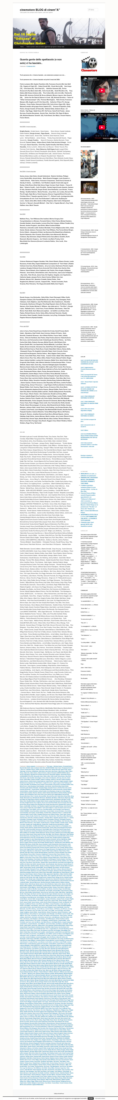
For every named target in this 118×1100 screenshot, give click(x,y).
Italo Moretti (61, 895)
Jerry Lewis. (44, 910)
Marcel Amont (65, 950)
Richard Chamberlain (61, 1023)
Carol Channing (24, 812)
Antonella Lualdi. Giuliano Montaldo (29, 788)
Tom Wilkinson (37, 1068)
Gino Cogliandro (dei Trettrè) (55, 875)
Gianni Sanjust (29, 874)
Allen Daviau (23, 778)
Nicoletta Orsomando (50, 988)
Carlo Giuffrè (33, 809)
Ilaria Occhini (45, 894)
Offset (21, 993)
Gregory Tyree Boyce (58, 887)
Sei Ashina (35, 1048)
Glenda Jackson (39, 884)
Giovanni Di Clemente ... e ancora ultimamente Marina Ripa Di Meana (45, 879)
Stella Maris (29, 1058)
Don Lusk (43, 836)
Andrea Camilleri (35, 779)
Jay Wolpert (27, 905)
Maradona (58, 950)
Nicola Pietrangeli (32, 988)
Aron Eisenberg (51, 791)
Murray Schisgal (39, 982)
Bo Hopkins (43, 799)
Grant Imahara (23, 887)
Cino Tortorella (66, 821)
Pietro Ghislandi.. (53, 1013)
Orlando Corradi (38, 995)
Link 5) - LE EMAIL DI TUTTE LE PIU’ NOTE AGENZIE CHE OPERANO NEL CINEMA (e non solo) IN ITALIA (89, 389)
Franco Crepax (38, 856)
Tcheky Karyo (28, 1063)
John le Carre (47, 917)
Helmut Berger (36, 892)
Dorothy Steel (48, 837)
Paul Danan (70, 1003)
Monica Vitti (23, 980)
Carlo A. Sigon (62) (29, 807)
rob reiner (22, 1030)
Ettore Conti (23, 849)
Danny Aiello (53, 827)
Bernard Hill (66, 794)
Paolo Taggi (67, 1000)
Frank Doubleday (28, 859)
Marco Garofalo (44, 952)
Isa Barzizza (35, 895)
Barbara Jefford (42, 793)
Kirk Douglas (57, 930)
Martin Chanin (32, 965)
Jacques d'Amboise (50, 899)
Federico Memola (54, 851)
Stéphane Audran (54, 1058)
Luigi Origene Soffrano (55, 945)
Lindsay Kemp (43, 938)
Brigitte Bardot (29, 803)
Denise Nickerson (40, 832)
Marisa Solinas (37, 962)
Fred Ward (68, 859)
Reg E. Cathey (38, 1020)
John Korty (41, 917)
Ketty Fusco (23, 930)
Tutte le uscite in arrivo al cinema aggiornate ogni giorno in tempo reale (45, 47)
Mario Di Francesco (37, 958)
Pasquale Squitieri (37, 1001)
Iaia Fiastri (33, 894)
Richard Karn (54, 1025)
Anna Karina (56, 784)
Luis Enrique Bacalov (25, 947)
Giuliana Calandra (65, 882)
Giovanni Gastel (64, 880)
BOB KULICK (49, 799)
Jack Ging (47, 897)
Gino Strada (29, 877)
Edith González (28, 841)
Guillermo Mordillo (32, 889)
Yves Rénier (48, 1083)
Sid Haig (32, 1051)
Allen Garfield (30, 778)
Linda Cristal (29, 938)
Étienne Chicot (68, 847)
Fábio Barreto (30, 851)
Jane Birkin (39, 904)
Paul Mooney (23, 1005)
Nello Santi (65, 985)
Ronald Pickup (34, 1038)
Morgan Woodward (40, 980)
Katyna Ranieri (24, 927)
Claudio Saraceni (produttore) (56, 824)
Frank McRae (44, 859)
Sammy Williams (35, 1045)
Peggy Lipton (67, 1005)
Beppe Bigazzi (58, 794)
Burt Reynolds (39, 804)
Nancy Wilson (29, 983)
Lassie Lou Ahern (57, 933)
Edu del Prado (42, 841)
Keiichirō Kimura (40, 927)
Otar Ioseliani (28, 996)
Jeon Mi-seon (63, 909)
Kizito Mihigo (64, 930)
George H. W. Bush (55, 866)
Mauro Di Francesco (63, 968)
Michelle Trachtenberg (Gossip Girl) (55, 975)
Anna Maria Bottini (65, 784)
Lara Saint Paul (66, 932)
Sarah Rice (47, 1046)
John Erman (28, 917)
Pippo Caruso (45, 1015)
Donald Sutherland (52, 836)
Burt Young (46, 804)
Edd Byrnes (64, 839)
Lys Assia (41, 948)
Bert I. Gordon (34, 796)
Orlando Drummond (48, 995)
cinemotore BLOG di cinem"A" (40, 10)
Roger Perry (66, 1035)
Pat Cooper (45, 1001)
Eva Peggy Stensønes (49, 849)
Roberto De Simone (48, 1033)
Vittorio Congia (61, 1076)
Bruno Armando (62, 803)
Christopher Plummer (65, 819)
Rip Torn (56, 1028)
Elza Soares (28, 844)
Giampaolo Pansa (34, 869)
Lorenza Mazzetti (49, 940)
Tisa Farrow (63, 1066)
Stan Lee (54, 1055)
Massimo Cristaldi (39, 967)
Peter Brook (30, 1008)
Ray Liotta (57, 1018)
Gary (24, 862)
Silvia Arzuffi (61, 1051)
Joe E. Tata (27, 915)
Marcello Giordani (34, 952)
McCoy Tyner (42, 970)
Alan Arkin (48, 771)
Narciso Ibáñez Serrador (40, 983)
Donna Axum (69, 836)
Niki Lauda (66, 988)
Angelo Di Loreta (47, 783)
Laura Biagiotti (66, 933)
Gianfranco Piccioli (59, 870)
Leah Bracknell (41, 935)
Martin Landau (40, 965)
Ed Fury (59, 839)
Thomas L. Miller (64, 1064)
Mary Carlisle (65, 965)
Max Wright (35, 970)
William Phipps (30, 1081)
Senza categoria (31, 766)
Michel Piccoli (31, 975)
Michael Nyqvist (68, 973)
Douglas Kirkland (57, 837)
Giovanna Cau (49, 879)
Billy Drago (68, 798)
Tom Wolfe (44, 1068)
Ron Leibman (57, 1036)
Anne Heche (48, 786)
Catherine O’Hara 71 (57, 812)
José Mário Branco (46, 922)
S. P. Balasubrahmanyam (59, 1041)
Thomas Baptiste (33, 1064)
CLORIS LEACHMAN (38, 826)
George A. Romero (45, 866)
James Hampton (63, 900)
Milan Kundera (39, 977)
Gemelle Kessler (41, 864)
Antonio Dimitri (35, 789)
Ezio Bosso (70, 849)
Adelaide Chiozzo (30, 769)
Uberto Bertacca (24, 1073)
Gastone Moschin (53, 862)
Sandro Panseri (32, 1046)
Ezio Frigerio (23, 851)
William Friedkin (65, 1079)
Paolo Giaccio (55, 998)
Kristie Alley (27, 932)
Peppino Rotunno (45, 1006)
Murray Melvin (30, 982)
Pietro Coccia (36, 1013)
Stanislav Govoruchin (63, 1055)
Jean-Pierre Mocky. (31, 909)
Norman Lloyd (42, 992)
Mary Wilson (31, 967)
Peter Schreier (28, 1010)
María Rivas (46, 955)
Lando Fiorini (58, 932)
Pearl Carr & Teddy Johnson (55, 1005)
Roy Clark (30, 1040)
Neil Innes (53, 985)
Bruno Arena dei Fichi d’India (49, 803)
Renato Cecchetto (24, 1021)
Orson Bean (65, 995)
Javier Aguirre (64, 904)
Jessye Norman (42, 912)
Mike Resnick (31, 977)
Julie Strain (34, 925)
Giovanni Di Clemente (59, 879)
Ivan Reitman (23, 897)
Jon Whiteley (44, 920)
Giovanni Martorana (35, 882)
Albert (67, 771)
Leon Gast (22, 937)
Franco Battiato (61, 854)
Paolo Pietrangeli (51, 1000)
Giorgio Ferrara (60, 877)
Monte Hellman (30, 980)
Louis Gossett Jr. (24, 942)
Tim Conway (31, 1066)
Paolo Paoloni (42, 1000)
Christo (71, 817)
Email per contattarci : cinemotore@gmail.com (87, 456)
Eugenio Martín (31, 849)
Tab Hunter (56, 1061)
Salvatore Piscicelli (56, 1043)
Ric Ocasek (66, 1021)
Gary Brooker (36, 862)
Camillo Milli (27, 806)
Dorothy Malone (40, 837)
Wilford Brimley (57, 1079)
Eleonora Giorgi (33, 842)
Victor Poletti (43, 1076)
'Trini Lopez (49, 766)
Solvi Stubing (50, 1053)
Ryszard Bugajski (37, 1041)
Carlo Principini (57, 809)
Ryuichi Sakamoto (47, 1041)
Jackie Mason (23, 899)
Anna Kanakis (49, 784)
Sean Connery (69, 1046)
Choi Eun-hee (23, 817)
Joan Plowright (50, 914)
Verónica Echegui (35, 1076)
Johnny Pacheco (29, 920)
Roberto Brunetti (29, 1033)
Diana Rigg (67, 832)
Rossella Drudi (24, 1040)
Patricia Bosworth (53, 1001)
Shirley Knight (69, 1050)
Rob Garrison (69, 1028)
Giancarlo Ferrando (25, 870)
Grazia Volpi (40, 887)
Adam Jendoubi (35, 768)
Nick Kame (46, 987)
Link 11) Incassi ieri (86, 425)
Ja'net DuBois (40, 897)
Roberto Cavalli (38, 1033)
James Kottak (27, 902)
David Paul (56, 829)
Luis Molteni (35, 947)
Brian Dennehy (56, 801)
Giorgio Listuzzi (24, 879)
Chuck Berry (33, 821)
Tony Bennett (51, 1069)
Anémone (56, 781)
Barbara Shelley (63, 793)
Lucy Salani (68, 943)
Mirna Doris (47, 978)
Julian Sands (27, 925)
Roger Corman (42, 1035)
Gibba (44, 874)
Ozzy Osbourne (45, 996)
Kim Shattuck (44, 930)
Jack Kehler (53, 897)
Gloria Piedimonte (49, 884)
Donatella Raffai (61, 836)
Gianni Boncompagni (25, 872)
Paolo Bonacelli (30, 998)
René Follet (51, 1021)
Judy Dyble (65, 924)
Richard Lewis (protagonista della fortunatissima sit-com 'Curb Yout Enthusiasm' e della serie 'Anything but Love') (46, 1025)
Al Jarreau (28, 771)
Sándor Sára (53, 1045)
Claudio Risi (45, 824)
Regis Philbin (46, 1020)
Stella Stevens (37, 1058)
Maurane (25, 968)
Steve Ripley (35, 1059)
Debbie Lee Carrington (29, 832)
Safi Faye (68, 1041)
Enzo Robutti (27, 847)
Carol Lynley (32, 812)
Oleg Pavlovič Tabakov (30, 993)
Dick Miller (49, 834)
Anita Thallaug (65, 783)
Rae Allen (37, 1016)
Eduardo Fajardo (50, 841)
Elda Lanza (66, 841)
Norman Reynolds (51, 992)
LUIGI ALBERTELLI (35, 945)
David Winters (57, 831)
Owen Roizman (36, 996)
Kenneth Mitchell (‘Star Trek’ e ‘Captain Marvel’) (46, 929)
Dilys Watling (70, 834)
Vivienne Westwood (33, 1078)
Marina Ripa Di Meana (25, 958)
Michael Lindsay (40, 973)
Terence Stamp (54, 1063)
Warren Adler (23, 1079)
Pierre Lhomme (28, 1013)
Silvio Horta (32, 1053)
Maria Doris (32, 955)
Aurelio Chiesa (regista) (26, 793)
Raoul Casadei (29, 1018)
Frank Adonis (63, 857)
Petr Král (43, 1010)
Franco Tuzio (35, 857)
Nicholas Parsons (37, 987)
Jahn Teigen (40, 900)
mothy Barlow (66, 980)
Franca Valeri (31, 854)
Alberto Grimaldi (51, 773)
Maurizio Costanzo (42, 968)
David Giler (23, 829)
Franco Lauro (62, 856)
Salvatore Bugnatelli (34, 1043)
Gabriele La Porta (48, 861)
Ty (70, 1071)
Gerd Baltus (56, 867)
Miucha (60, 978)
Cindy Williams (57, 821)
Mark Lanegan (66, 962)
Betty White (67, 796)
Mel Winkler (55, 970)
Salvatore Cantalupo (45, 1043)
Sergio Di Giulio (43, 1048)
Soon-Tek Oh (35, 1055)
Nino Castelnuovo (37, 990)
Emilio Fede (35, 844)
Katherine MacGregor (59, 925)
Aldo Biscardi (34, 774)
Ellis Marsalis (58, 842)
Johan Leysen (63, 915)
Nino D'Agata (52, 990)
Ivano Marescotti (31, 897)
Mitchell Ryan (53, 978)
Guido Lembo (23, 889)
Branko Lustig (48, 801)
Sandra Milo (60, 1045)
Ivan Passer (68, 895)
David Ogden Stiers (48, 829)
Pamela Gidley (53, 996)
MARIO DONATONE (48, 958)
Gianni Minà (49, 872)
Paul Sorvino (36, 1005)
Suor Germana (65, 1059)
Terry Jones (68, 1063)
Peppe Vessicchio (36, 1006)
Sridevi (50, 1055)
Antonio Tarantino (33, 791)
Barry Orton (37, 794)
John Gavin (34, 917)
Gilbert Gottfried (64, 874)
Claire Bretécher (28, 822)
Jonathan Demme (53, 920)
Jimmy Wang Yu (33, 914)
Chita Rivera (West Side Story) (64, 816)
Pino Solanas (23, 1015)
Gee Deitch (33, 864)
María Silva (32, 957)
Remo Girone (53, 1020)
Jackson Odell (31, 899)
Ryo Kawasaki (28, 1041)
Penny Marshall (27, 1006)
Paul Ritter (30, 1005)
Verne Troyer (26, 1076)
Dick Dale (42, 834)
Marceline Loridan (24, 952)
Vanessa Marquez (36, 1074)
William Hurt (23, 1081)
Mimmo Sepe (64, 977)
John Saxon (26, 919)
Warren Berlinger (32, 1079)
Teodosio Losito (45, 1063)
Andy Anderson (41, 781)
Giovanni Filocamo (55, 880)
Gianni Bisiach (68, 870)
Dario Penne (68, 827)
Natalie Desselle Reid (60, 983)
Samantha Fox (27, 1045)
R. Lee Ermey (31, 1016)
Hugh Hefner (62, 892)
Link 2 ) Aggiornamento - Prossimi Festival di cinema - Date (88, 369)
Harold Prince (23, 890)
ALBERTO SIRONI (61, 773)
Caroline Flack (47, 812)
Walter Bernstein (67, 1078)
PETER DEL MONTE (39, 1008)
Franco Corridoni (29, 856)
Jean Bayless (34, 905)
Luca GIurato (41, 942)
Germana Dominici (64, 867)
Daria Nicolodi (61, 827)
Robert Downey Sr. (29, 1031)
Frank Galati (37, 859)
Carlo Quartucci (65, 809)
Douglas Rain (65, 837)
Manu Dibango (43, 950)
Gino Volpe (35, 877)
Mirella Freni (27, 978)
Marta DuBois (49, 963)
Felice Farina (62, 851)
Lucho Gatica (48, 942)
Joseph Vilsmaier (32, 924)
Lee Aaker (48, 935)
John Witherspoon (50, 919)
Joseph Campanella (67, 922)
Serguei (36, 1050)
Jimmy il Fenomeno (52, 912)
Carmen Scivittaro (59, 811)
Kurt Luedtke (41, 932)
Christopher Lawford (42, 819)
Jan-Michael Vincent (30, 904)
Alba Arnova (61, 771)
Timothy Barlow (39, 1066)
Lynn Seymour (27, 948)
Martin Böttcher (24, 965)
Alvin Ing (59, 778)
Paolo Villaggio (28, 1001)
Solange (44, 1053)
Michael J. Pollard (38, 972)
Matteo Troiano (58, 967)
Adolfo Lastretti (40, 769)
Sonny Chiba (28, 1055)
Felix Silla (27, 852)
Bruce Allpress (38, 803)
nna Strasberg (68, 990)
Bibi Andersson (28, 798)
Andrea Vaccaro (24, 781)
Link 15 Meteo (84, 430)
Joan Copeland (42, 914)
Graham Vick (67, 885)
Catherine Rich (67, 812)
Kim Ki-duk (37, 930)
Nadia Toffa (55, 982)
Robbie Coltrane (30, 1030)
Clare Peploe (36, 822)
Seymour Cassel (42, 1050)
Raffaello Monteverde (62, 1016)
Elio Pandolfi (41, 842)
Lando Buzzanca (50, 932)
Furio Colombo (32, 861)
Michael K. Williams (48, 972)
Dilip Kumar (63, 834)
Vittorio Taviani (24, 1078)
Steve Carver (28, 1059)
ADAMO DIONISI (50, 768)
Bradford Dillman (31, 801)
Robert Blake (63, 1030)
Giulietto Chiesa (24, 884)
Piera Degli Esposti (49, 1011)
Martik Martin (68, 963)
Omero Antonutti (29, 995)
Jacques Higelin (69, 899)
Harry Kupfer (49, 890)
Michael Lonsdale (49, 973)
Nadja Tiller (61, 982)
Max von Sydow (27, 970)
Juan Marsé (58, 924)
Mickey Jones (68, 975)
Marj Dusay (53, 962)
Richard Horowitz (45, 1025)
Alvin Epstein (52, 778)
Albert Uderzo (33, 773)
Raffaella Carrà (52, 1016)
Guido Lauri (68, 887)
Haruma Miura (57, 890)
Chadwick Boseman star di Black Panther (48, 814)
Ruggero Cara (37, 1040)
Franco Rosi (28, 857)
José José (28, 922)
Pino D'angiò (68, 1013)
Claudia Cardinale (55, 822)
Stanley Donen (29, 1056)
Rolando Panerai (24, 1036)
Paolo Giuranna (63, 998)
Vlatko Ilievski (42, 1078)
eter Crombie (60, 847)
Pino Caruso (61, 1013)
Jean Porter (42, 905)
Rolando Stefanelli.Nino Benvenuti (38, 1036)
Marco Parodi (51, 952)
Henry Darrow (44, 892)
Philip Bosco (49, 1010)
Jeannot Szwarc (49, 909)
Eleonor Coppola (24, 842)
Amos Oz (64, 778)
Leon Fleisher (67, 935)
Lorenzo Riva (68, 940)
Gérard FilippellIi (48, 867)
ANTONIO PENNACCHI (46, 789)
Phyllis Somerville (28, 1011)
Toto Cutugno (50, 1071)
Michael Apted (62, 970)
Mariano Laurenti (40, 957)
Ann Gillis (26, 784)
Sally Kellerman (24, 1043)
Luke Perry (58, 947)
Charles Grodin (29, 816)
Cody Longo (47, 826)
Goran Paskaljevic (37, 885)
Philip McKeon (56, 1010)
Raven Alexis (44, 1018)
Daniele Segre (46, 827)
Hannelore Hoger (57, 889)
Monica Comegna (66, 978)
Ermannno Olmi (35, 847)
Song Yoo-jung (66, 1053)
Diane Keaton (29, 834)
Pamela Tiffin (60, 996)
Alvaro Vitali (45, 778)
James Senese (35, 902)
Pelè (21, 1006)
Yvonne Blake (55, 1083)
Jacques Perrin (24, 900)
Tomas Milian (51, 1068)
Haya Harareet (65, 890)
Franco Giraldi (54, 856)
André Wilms (27, 779)
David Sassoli (27, 831)
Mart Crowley (41, 963)
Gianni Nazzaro (66, 872)
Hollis (56, 892)
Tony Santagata (30, 1071)
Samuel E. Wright (45, 1045)
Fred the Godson (61, 859)
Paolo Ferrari (47, 998)
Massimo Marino (49, 967)
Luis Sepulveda (42, 947)
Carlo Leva (39, 809)
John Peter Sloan (64, 917)
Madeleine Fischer (25, 950)
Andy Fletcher (49, 781)
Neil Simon (59, 985)
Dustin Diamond (38, 839)
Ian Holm (39, 894)
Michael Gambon (28, 972)
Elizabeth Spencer (49, 842)
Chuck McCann (42, 821)
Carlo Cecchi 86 (58, 807)
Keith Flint (47, 927)
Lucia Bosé (56, 942)
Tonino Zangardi (37, 1069)
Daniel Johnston (29, 827)
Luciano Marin (52, 943)
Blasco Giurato (35, 799)
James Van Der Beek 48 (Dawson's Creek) (51, 902)
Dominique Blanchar (35, 836)
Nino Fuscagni (60, 990)
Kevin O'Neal (30, 930)
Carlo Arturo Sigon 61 (48, 807)
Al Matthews (35, 771)
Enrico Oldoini (47, 846)
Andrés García (33, 781)
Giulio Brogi (32, 884)
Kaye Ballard (31, 927)
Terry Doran (61, 1063)
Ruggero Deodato (46, 1040)
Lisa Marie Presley (68, 938)
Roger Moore (58, 1035)
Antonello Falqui (43, 788)
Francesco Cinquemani (42, 854)
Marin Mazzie (58, 957)
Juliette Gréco (41, 925)
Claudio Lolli (29, 824)
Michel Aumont (24, 975)
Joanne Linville (66, 914)
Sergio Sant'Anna (67, 1048)
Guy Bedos (50, 889)
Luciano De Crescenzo (42, 943)
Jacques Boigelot (40, 899)
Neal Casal (30, 985)
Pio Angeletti (30, 1015)
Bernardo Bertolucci (25, 796)
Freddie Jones (23, 861)
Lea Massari (33, 935)
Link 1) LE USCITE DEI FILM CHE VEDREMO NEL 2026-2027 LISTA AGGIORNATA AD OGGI (89, 362)
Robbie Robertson (54, 1030)
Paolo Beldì (23, 998)
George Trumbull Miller (37, 867)
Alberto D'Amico (42, 773)
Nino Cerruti (45, 990)
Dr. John (32, 839)
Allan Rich (68, 776)
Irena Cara (60, 894)
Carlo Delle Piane (24, 809)
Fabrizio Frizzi (45, 851)
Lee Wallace (60, 935)
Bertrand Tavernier (52, 796)
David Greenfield (30, 829)
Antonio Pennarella (58, 789)
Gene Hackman (59, 864)
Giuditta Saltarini (55, 882)
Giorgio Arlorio (43, 877)
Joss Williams (41, 924)
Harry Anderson (32, 890)
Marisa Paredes (29, 962)
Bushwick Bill (62, 804)
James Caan (47, 900)
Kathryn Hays (69, 925)
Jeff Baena (57, 909)
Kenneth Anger (29, 929)
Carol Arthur (68, 811)
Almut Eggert (38, 778)
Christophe (23, 819)
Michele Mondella (40, 975)
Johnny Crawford (60, 919)
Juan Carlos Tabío (50, 924)
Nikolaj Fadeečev (27, 990)
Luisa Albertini (51, 947)
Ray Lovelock (64, 1018)
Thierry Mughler (24, 1064)
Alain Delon (42, 771)
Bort (25, 801)
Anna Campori (41, 784)
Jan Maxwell (66, 902)
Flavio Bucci (51, 852)
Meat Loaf (48, 970)
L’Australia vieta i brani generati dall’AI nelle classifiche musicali (87, 524)
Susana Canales (29, 1061)
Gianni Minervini (57, 872)
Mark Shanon (27, 963)
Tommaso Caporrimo (60, 1068)
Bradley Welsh (40, 801)
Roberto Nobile (34, 1035)
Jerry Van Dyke (59, 910)
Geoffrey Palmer (35, 866)
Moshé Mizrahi (58, 980)
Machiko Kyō (54, 948)
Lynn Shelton (35, 948)
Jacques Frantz (60, 899)
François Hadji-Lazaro (53, 857)
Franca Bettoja (24, 854)
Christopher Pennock (53, 819)
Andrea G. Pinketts (45, 779)
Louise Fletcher (33, 942)
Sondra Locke (58, 1053)
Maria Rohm (53, 955)
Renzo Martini (58, 1021)
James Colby (54, 900)
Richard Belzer (42, 1023)
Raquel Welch (36, 1018)
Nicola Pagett (23, 988)
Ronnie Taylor (41, 1038)
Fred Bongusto (52, 859)
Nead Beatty (23, 985)
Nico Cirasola (60, 987)
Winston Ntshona (55, 1081)
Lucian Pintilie (62, 942)
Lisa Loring (60, 938)
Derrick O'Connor (50, 832)
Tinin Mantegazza (54, 1066)
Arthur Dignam (66, 791)
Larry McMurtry (41, 933)
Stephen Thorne (63, 1058)
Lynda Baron (64, 947)
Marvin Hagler (58, 965)
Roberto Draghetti (58, 1033)
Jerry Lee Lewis (36, 910)
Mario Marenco (67, 958)
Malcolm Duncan (34, 950)
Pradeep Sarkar (68, 1015)
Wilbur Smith (49, 1079)
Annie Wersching (56, 786)
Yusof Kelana (40, 1083)
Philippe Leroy (64, 1010)
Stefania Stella (37, 1056)
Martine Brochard (49, 965)
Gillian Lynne (27, 875)
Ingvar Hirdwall (53, 894)
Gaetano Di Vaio (57, 861)
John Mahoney (56, 917)
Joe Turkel (40, 915)
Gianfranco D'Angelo (47, 870)
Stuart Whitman (51, 1059)
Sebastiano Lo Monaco (26, 1048)
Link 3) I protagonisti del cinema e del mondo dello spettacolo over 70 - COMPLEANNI (89, 376)
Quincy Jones (23, 1016)
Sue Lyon (58, 1059)
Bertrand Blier (42, 796)
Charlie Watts (44, 816)
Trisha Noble (66, 1071)
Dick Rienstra (55, 834)
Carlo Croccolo (67, 807)
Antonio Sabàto (67, 789)
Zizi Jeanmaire (28, 1084)
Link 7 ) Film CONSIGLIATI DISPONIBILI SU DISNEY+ (87, 415)
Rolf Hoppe (50, 1036)
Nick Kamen (52, 987)
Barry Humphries (29, 794)
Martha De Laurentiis (59, 963)
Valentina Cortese (54, 1073)
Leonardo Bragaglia (41, 937)
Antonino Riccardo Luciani (64, 788)
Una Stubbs (41, 1073)
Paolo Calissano (39, 998)
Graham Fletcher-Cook (58, 885)
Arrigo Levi (59, 791)
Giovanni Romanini (46, 882)
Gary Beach (29, 862)
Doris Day (33, 837)
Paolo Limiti (35, 1000)
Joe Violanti (46, 915)
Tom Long (22, 1068)
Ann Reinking (33, 784)
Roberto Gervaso (68, 1033)
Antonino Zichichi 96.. (25, 789)
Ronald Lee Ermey (25, 1038)
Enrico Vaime (54, 846)
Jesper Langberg (24, 912)
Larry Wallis (49, 933)
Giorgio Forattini (68, 877)
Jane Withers (46, 904)
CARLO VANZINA (24, 811)
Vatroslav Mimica (50, 1074)
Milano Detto (46, 977)
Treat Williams (58, 1071)
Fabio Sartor (38, 851)
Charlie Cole (37, 816)
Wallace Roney (59, 1078)
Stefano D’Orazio (54, 1056)
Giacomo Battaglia (25, 869)
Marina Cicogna (67, 957)
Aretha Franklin (42, 791)
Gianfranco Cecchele (36, 870)
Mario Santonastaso (33, 960)
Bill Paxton (42, 798)
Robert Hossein (55, 1031)
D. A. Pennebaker (64, 826)
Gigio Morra (56, 874)
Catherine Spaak (24, 814)
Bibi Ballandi (36, 798)
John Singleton (34, 919)
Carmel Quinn (50, 811)
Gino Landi (66, 875)
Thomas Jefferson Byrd (53, 1064)
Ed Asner (53, 839)
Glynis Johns (57, 884)
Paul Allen (63, 1003)
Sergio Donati (50, 1048)
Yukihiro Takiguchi (32, 1083)
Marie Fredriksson (50, 957)
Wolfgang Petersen (66, 1081)
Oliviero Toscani (61, 993)
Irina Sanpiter (67, 894)
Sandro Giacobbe (68, 1045)
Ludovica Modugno (25, 945)
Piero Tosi (64, 1011)
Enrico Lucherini (38, 846)
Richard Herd (36, 1025)
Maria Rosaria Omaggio (63, 955)
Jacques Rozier (32, 900)
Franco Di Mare (46, 856)
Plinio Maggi (60, 1015)
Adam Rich (42, 768)
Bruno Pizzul (23, 804)
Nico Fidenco (67, 987)
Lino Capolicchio (52, 938)
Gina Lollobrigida (35, 875)
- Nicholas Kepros (57, 766)
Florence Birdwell (59, 852)
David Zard (64, 831)
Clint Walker (29, 826)
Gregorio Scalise (47, 887)
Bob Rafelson (57, 799)
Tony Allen (44, 1069)
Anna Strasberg (32, 786)
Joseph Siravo (23, 924)
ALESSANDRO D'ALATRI (26, 776)
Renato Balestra (68, 1020)
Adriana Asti (47, 769)
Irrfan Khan (28, 895)
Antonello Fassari (52, 788)
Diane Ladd (37, 834)
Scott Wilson (62, 1046)
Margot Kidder (38, 953)
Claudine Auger (64, 822)
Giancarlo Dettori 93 (67, 869)
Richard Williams (24, 1028)
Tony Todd (37, 1071)
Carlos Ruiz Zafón (34, 811)
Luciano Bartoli (32, 943)
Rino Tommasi (50, 1028)
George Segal (27, 867)
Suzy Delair (37, 1061)
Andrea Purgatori (65, 779)
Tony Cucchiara (66, 1069)
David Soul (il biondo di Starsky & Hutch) (42, 831)
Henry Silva (52, 892)
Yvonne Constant (64, 1083)
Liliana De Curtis (60, 937)
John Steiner (41, 919)
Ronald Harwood (65, 1036)
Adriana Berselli (56, 769)
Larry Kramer (32, 933)
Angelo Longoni (57, 783)
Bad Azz (35, 793)
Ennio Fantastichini (53, 844)
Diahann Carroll (59, 832)
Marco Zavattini (60, 952)
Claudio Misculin (37, 824)
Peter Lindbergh (63, 1008)
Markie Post (34, 963)
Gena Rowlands (50, 864)
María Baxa (56, 953)
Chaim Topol (63, 814)
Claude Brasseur (45, 822)
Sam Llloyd (65, 1043)
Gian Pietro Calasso (56, 869)
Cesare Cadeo (33, 814)
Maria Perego (39, 955)
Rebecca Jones (30, 1020)
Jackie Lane (69, 897)
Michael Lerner (32, 973)
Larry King (26, 933)
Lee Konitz (54, 935)
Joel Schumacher (54, 915)
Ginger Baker (43, 875)
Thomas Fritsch (42, 1064)
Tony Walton (43, 1071)
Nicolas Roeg (40, 988)
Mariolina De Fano (51, 960)
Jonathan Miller (62, 920)
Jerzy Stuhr (67, 910)
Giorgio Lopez (32, 879)
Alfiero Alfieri (47, 776)
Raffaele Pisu (44, 1016)
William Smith (38, 1081)
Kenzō (71, 929)
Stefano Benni (45, 1056)
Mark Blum (59, 962)
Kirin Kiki (50, 930)
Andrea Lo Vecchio (56, 779)
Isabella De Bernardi (52, 895)
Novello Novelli (60, 992)
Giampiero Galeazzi (45, 869)
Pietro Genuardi (44, 1013)
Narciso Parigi (50, 983)
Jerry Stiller (51, 910)
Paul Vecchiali (44, 1005)
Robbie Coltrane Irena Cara (42, 1030)
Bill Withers (55, 798)
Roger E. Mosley (50, 1035)
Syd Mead (43, 1061)
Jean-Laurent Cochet (25, 907)
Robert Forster (46, 1031)
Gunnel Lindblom (41, 889)
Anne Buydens (40, 786)
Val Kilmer (47, 1073)
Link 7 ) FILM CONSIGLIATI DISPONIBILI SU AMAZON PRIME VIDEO (89, 403)
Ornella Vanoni (57, 995)
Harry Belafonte (41, 890)
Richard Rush (68, 1026)
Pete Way (62, 1006)
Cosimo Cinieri (55, 826)
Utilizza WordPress (59, 1093)
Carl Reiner (34, 806)
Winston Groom (47, 1081)
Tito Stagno (69, 1066)
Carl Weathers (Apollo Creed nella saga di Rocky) (50, 806)
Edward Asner (59, 841)
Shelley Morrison (52, 1050)
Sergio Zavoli (29, 1050)
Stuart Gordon (43, 1059)
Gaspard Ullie (44, 862)
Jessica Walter (33, 912)
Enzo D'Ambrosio (63, 846)
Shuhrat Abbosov (24, 1051)
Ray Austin (51, 1018)
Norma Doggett (24, 992)
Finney (32, 852)
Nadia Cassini (47, 982)
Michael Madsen (59, 973)
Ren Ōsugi (60, 1020)
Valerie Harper (27, 1074)
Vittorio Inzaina (69, 1076)
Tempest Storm (37, 1063)
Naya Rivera (70, 983)
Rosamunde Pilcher (51, 1038)
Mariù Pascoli (45, 962)
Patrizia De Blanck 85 (48, 1003)
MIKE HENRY (23, 977)
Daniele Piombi (38, 827)
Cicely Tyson (49, 821)
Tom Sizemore (29, 1068)
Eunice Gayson (39, 849)
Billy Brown (61, 798)
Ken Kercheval (62, 927)
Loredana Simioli (40, 940)
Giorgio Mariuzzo (40, 879)
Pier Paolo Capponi (39, 1011)
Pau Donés (57, 1003)
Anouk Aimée (64, 786)
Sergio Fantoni (58, 1048)
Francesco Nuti (52, 854)
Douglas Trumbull (24, 839)
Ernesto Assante (44, 847)
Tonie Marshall (28, 1069)
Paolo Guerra (28, 1000)
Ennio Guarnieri (63, 844)
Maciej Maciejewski (63, 948)
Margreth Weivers (47, 953)
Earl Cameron (47, 839)
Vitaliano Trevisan (52, 1076)
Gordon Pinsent (47, 885)
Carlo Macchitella (47, 809)
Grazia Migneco (32, 887)
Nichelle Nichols (28, 987)
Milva (59, 977)
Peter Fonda (48, 1008)
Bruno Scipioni (31, 804)
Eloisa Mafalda (66, 842)
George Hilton (64, 866)
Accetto (91, 1098)
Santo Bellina (40, 1046)
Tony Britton (58, 1069)
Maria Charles (62, 953)
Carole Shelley (39, 812)
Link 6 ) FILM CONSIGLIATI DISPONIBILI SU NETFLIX (87, 397)
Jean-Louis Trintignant (47, 907)
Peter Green (55, 1008)
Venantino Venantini (61, 1074)
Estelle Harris (53, 847)
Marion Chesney (61, 960)
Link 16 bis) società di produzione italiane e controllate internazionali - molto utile (89, 444)
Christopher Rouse (25, 821)
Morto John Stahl (49, 980)
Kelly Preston (54, 927)
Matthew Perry (66, 967)
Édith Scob (35, 841)
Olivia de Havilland (41, 993)
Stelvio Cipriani (45, 1058)
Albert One (27, 773)
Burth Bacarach (54, 804)
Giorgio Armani (51, 877)
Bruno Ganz (70, 803)
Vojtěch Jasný (50, 1078)
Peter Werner (36, 1010)
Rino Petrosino (42, 1028)
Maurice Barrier (32, 968)
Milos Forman (53, 977)
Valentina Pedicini (64, 1073)
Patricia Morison (29, 1003)
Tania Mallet (63, 1061)
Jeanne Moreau (41, 909)
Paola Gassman (69, 996)
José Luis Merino (35, 922)
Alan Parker (54, 771)
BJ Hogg (28, 799)
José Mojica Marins (56, 922)
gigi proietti (50, 874)
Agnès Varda (64, 769)
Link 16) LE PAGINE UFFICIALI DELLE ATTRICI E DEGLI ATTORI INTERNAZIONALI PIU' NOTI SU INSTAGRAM (89, 436)
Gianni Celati (42, 872)
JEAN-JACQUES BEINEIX (64, 905)
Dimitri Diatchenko (25, 836)
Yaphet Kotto (23, 1083)
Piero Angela (58, 1011)
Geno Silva (27, 866)
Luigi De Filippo (45, 945)
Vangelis (43, 1074)
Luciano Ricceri (61, 943)
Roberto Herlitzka (24, 1035)
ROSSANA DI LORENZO (63, 1038)
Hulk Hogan (27, 894)
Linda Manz (36, 938)
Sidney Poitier (38, 1051)
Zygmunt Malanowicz (37, 1084)
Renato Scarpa (34, 1021)
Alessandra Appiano (54, 774)
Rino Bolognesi (33, 1028)
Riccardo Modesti (24, 1023)
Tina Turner (47, 1066)
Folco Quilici (68, 852)
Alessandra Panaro (66, 774)
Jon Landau (37, 920)
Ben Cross (44, 794)
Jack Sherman (61, 897)
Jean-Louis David (36, 907)
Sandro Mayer (23, 1046)
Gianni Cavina (35, 872)
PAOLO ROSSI (59, 1000)
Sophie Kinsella (43, 1055)
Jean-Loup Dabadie (58, 907)
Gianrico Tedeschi (38, 874)
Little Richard (23, 940)
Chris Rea (30, 817)
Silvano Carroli (53, 1051)
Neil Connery (46, 985)
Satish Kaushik (54, 1046)
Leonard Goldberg (30, 937)
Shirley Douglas (61, 1050)
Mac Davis (48, 948)
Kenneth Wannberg (64, 929)
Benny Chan (50, 794)
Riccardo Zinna (34, 1023)
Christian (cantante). (38, 817)
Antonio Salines (24, 791)
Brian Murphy (64, 801)
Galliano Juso (65, 861)
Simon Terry (38, 1053)
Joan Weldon (58, 914)
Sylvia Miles (50, 1061)
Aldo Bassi (27, 774)
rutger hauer (62, 1040)
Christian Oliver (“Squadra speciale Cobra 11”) (57, 817)
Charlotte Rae (52, 816)
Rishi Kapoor (62, 1028)
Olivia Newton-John (51, 993)
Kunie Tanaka (34, 932)
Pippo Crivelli (52, 1015)
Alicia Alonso (61, 776)
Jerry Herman (28, 910)
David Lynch (39, 829)
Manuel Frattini (51, 950)
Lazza (27, 935)
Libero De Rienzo (51, 937)
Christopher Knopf (31, 819)
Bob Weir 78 (64, 799)
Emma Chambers (43, 844)
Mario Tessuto (42, 960)
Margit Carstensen (29, 953)
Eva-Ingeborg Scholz (61, 849)
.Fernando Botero (67, 766)
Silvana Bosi (45, 1051)
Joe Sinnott (34, 915)
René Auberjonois (43, 1021)
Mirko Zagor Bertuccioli (37, 978)
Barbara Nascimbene (52, 793)
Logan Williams (31, 940)
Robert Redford (63, 1031)
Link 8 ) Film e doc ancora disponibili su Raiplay (87, 409)
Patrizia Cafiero (38, 1003)
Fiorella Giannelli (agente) (41, 852)
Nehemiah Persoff (38, 985)
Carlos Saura (42, 811)
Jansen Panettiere (55, 904)
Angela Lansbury (63, 781)
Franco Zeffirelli (43, 857)
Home (22, 47)
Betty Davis (61, 796)
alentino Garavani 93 (43, 774)
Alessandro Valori (38, 776)
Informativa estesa (100, 1098)
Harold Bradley (67, 889)
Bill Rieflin (48, 798)
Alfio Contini (54, 776)
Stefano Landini (63, 1056)
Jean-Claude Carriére (51, 905)
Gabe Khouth (39, 861)
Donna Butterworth (25, 837)
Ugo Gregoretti (33, 1073)
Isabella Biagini (43, 895)
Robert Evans (38, 1031)
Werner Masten (41, 1079)
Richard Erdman (28, 1025)
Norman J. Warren (33, 992)
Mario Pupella (23, 960)
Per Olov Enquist (55, 1006)
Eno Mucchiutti (30, 846)
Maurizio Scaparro (52, 968)
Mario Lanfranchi (57, 958)
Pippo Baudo (37, 1015)
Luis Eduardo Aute (66, 945)
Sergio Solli (23, 1050)
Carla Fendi (67, 806)
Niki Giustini (60, 988)
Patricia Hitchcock (63, 1001)
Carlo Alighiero (38, 807)
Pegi (72, 1005)
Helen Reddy (28, 892)
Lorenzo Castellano (60, 940)
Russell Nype (55, 1040)
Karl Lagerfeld (49, 925)
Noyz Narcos (68, 992)
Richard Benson (51, 1023)
